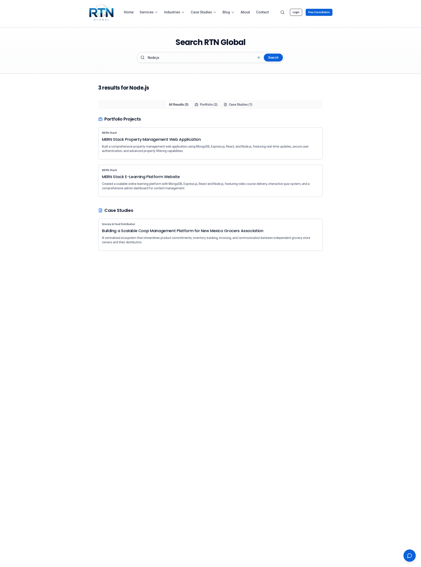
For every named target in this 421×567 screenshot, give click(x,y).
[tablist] (210, 104)
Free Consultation (319, 12)
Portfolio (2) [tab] (209, 104)
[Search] (282, 12)
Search (273, 57)
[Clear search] (258, 57)
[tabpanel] (210, 183)
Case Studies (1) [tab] (240, 104)
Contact (262, 12)
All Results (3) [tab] (179, 104)
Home (129, 12)
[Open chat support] (409, 555)
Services (147, 12)
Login (296, 12)
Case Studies (201, 12)
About (245, 12)
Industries (172, 12)
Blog (226, 12)
